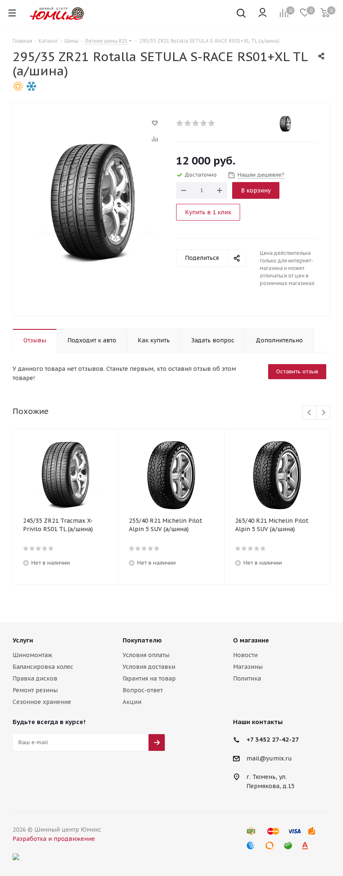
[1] (180, 123)
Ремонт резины (35, 690)
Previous (310, 413)
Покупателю (142, 640)
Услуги (23, 640)
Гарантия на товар (149, 678)
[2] (188, 123)
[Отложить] (155, 123)
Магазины (248, 666)
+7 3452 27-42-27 (272, 739)
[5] (212, 123)
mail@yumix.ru (269, 758)
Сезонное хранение (42, 702)
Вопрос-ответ (143, 690)
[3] (196, 123)
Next (323, 413)
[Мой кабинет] (262, 13)
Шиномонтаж (32, 655)
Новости (245, 655)
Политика (247, 678)
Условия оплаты (146, 655)
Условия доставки (149, 666)
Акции (132, 702)
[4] (204, 123)
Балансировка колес (43, 666)
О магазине (251, 640)
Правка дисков (35, 678)
